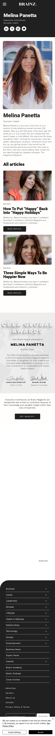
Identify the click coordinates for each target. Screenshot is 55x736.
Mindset (10, 451)
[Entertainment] (46, 487)
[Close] (51, 720)
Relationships (12, 469)
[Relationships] (46, 469)
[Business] (46, 433)
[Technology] (46, 475)
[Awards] (46, 506)
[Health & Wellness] (46, 463)
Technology (11, 475)
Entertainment (13, 487)
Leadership (11, 445)
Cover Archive (13, 524)
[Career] (46, 439)
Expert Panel (12, 499)
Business (10, 433)
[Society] (46, 481)
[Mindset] (46, 451)
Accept (40, 732)
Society (9, 481)
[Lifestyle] (46, 457)
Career (9, 439)
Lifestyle (10, 457)
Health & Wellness (15, 463)
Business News (13, 493)
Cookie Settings (14, 732)
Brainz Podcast (13, 517)
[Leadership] (46, 445)
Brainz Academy (14, 511)
